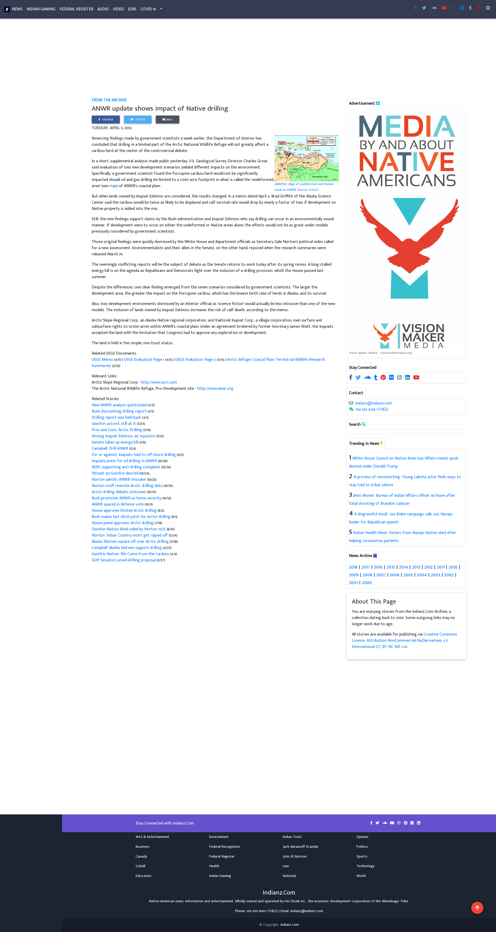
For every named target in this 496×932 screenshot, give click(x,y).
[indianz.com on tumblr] (470, 8)
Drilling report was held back (117, 417)
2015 (391, 567)
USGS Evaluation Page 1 (144, 359)
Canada (141, 856)
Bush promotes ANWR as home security (127, 498)
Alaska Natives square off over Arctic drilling (130, 541)
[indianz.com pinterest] (479, 8)
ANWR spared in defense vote (118, 504)
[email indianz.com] (351, 403)
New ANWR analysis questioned (120, 405)
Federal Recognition (224, 847)
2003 (435, 574)
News (17, 9)
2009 (354, 574)
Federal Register (76, 9)
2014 (403, 567)
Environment (219, 837)
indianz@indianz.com (373, 403)
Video (118, 9)
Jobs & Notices (295, 856)
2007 (381, 574)
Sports (362, 856)
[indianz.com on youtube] (444, 8)
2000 (367, 582)
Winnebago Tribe (395, 901)
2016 (378, 567)
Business (143, 847)
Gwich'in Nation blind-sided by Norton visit (129, 529)
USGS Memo (102, 359)
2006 (394, 574)
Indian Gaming (41, 9)
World (361, 876)
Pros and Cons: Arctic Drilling (117, 429)
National (289, 876)
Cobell (140, 866)
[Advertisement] (247, 59)
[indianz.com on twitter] (358, 378)
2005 (408, 574)
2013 (416, 567)
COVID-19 (148, 9)
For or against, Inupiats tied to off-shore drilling (134, 454)
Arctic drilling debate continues (119, 491)
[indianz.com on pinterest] (384, 378)
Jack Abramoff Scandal (300, 847)
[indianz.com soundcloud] (434, 8)
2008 (367, 574)
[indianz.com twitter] (424, 8)
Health (214, 866)
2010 (453, 567)
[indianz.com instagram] (453, 8)
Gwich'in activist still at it (114, 423)
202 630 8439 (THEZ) (372, 409)
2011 (441, 567)
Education (143, 876)
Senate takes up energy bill (115, 442)
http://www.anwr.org (215, 388)
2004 (422, 574)
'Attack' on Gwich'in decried (116, 473)
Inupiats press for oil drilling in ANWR (124, 460)
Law (286, 866)
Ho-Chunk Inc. (295, 901)
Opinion (362, 837)
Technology (366, 866)
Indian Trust (292, 837)
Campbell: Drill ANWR (110, 448)
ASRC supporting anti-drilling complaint (126, 467)
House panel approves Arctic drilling (123, 523)
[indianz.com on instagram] (400, 378)
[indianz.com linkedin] (462, 8)
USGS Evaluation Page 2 (195, 359)
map (113, 185)
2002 (449, 574)
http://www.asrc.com (159, 382)
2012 (428, 567)
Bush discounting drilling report (120, 411)
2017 (366, 567)
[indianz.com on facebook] (351, 378)
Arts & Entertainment (152, 837)
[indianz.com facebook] (415, 8)
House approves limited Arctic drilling (124, 510)
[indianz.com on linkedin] (408, 378)
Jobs (132, 9)
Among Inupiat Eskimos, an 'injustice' (123, 436)
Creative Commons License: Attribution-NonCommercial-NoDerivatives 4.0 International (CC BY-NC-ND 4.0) (404, 640)
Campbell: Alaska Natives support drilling (127, 547)
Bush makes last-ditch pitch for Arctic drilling (131, 516)
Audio (103, 9)
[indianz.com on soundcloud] (368, 378)
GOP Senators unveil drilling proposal (124, 560)
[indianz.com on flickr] (488, 8)
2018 (353, 567)
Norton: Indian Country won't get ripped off (130, 535)
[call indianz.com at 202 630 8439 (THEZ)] (351, 409)
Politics (362, 847)
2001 (353, 582)
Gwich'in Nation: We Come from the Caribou (130, 554)
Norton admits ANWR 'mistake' (119, 479)
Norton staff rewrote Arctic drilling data (128, 485)
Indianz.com (290, 925)
